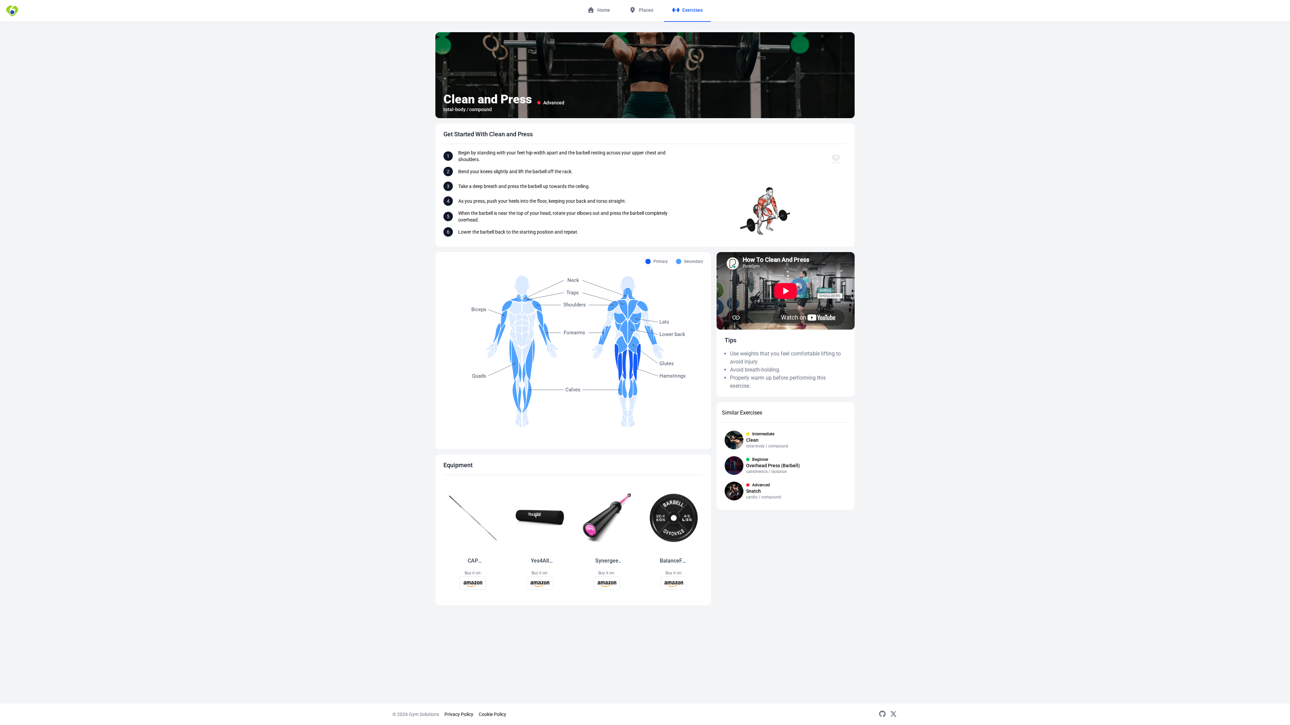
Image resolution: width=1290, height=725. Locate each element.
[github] (882, 714)
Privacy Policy (458, 714)
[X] (893, 714)
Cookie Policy (492, 714)
